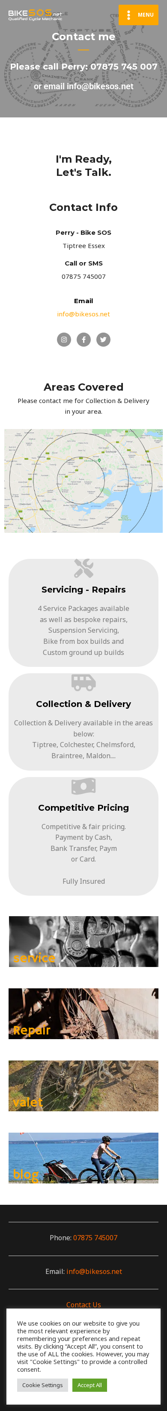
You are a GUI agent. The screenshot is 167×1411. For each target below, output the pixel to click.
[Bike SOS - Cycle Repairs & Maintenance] (35, 14)
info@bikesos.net (94, 1271)
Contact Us (83, 1304)
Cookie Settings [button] (42, 1385)
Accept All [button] (90, 1385)
